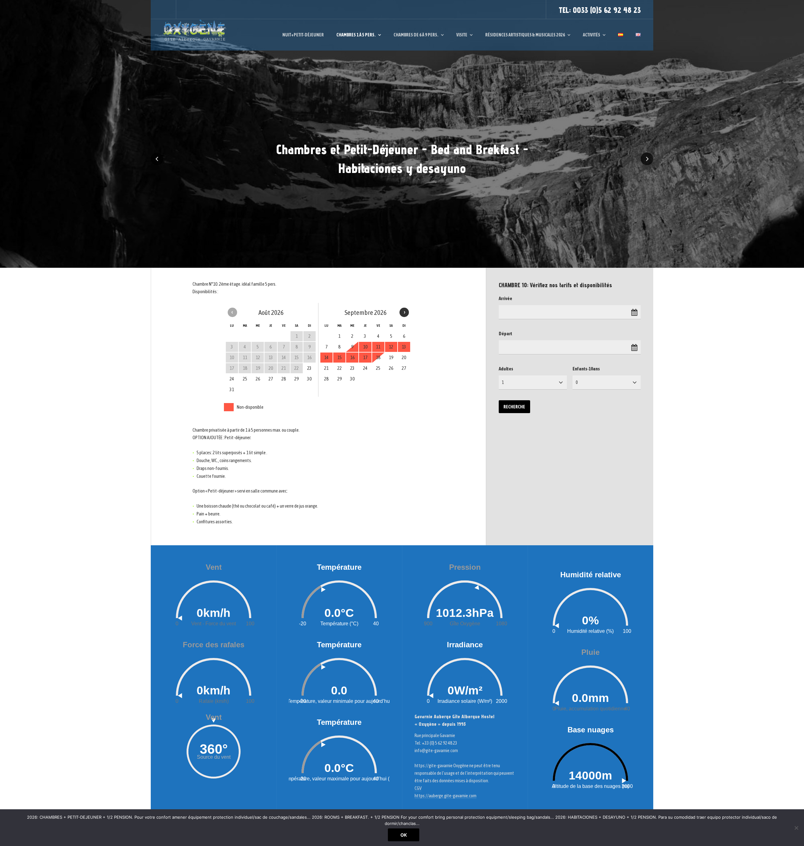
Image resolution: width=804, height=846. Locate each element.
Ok (403, 835)
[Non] (796, 828)
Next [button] (647, 159)
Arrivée (505, 298)
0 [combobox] (577, 382)
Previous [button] (157, 159)
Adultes (506, 368)
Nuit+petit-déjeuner (303, 34)
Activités (591, 34)
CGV (418, 788)
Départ (505, 333)
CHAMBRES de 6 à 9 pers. (416, 34)
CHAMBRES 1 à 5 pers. (356, 34)
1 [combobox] (503, 382)
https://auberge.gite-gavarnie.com (445, 795)
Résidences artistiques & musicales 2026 (525, 34)
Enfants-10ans (586, 368)
